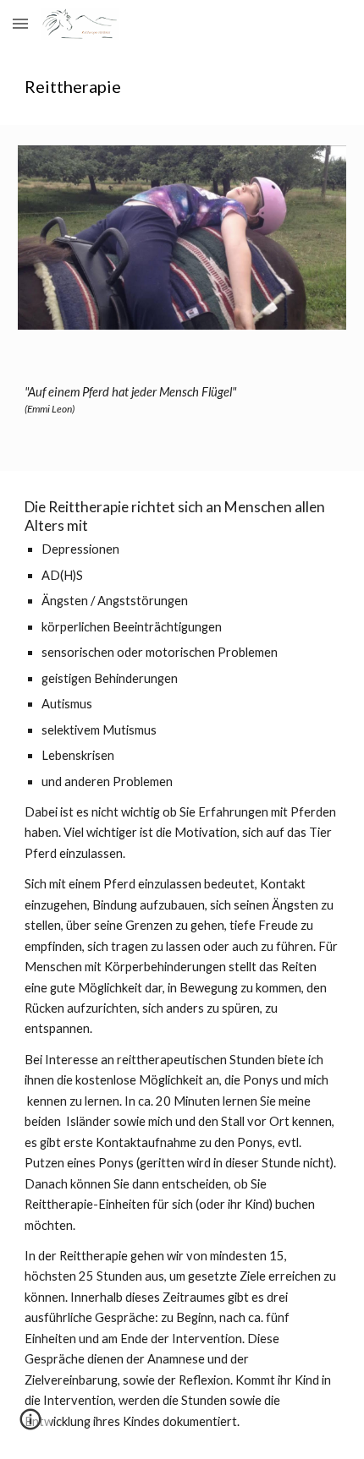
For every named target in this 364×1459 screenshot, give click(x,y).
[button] (20, 23)
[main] (182, 86)
